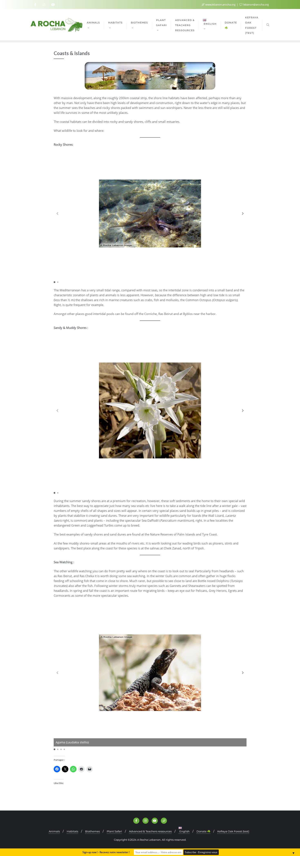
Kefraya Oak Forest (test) (233, 831)
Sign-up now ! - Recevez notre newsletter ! (106, 852)
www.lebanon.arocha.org (220, 4)
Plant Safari (114, 831)
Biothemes (92, 831)
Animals (54, 831)
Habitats (72, 831)
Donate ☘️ (203, 831)
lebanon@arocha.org (256, 4)
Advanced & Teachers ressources (150, 831)
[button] (243, 214)
